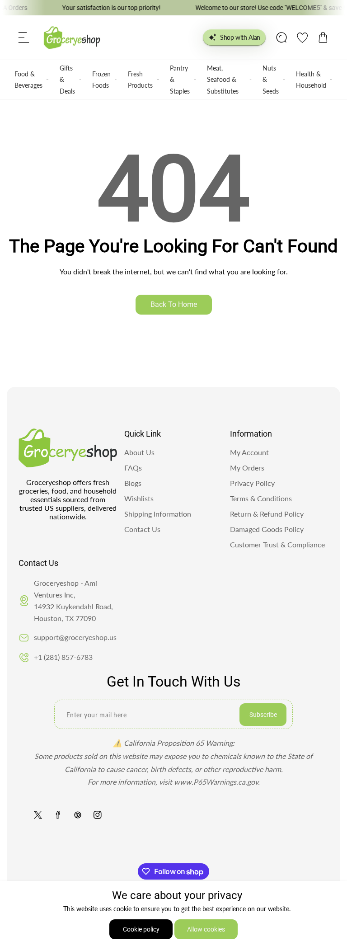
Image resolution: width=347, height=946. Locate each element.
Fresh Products (140, 79)
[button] (24, 37)
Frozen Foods (101, 79)
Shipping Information (157, 513)
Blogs (132, 483)
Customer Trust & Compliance (277, 544)
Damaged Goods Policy (267, 529)
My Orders (247, 467)
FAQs (133, 467)
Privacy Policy (252, 483)
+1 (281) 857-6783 (63, 657)
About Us (139, 452)
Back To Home (173, 304)
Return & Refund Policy (267, 513)
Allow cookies (206, 929)
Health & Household (311, 79)
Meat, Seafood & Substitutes (223, 79)
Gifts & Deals (67, 79)
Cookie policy (141, 929)
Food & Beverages (28, 79)
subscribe (263, 714)
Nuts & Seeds (271, 79)
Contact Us (142, 529)
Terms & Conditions (261, 498)
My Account (249, 452)
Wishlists (139, 498)
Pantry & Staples (180, 79)
